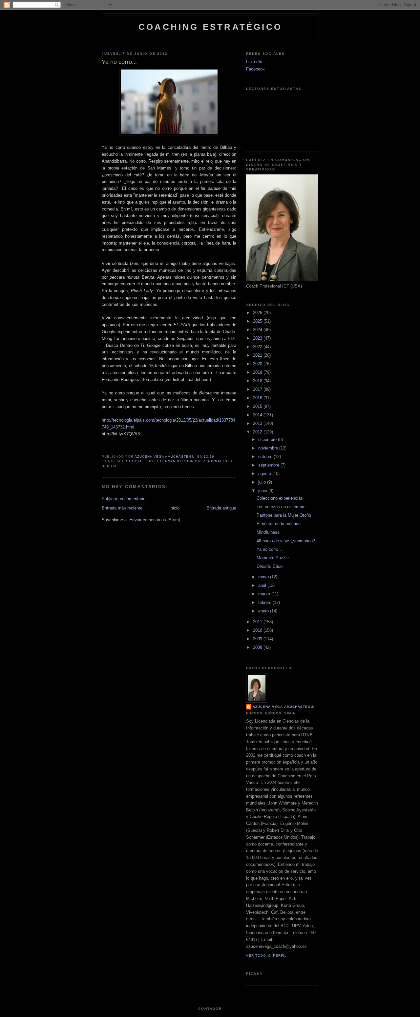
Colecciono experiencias (280, 498)
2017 (258, 389)
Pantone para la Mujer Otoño (284, 515)
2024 (258, 329)
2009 (258, 638)
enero (264, 610)
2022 (258, 346)
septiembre (269, 465)
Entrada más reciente (122, 508)
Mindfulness (268, 532)
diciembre (268, 439)
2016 (258, 397)
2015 (258, 406)
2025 (258, 321)
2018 (258, 380)
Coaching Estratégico (210, 27)
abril (262, 585)
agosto (265, 473)
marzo (264, 593)
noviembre (268, 448)
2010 (258, 630)
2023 (258, 338)
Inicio (174, 508)
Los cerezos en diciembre (281, 506)
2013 (258, 423)
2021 (258, 355)
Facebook (255, 69)
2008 (258, 647)
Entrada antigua (221, 508)
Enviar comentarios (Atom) (154, 519)
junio (263, 490)
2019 (258, 372)
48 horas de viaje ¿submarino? (286, 540)
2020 (258, 363)
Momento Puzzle (273, 557)
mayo (264, 576)
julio (262, 482)
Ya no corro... (269, 549)
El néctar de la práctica (279, 523)
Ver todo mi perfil (266, 955)
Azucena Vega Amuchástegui (284, 706)
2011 (258, 621)
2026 (258, 312)
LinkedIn (254, 61)
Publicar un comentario (123, 498)
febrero (265, 602)
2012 (258, 431)
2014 (258, 414)
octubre (266, 456)
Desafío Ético (270, 566)
